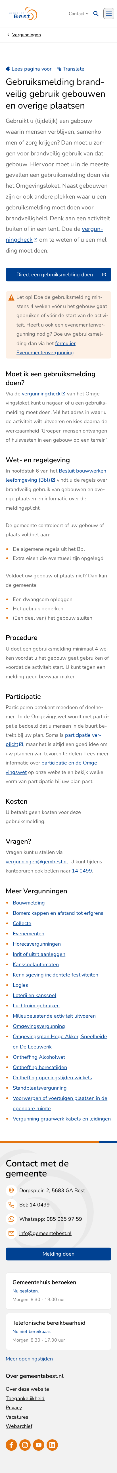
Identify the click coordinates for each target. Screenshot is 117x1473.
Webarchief (19, 1426)
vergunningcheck (44, 393)
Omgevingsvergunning (39, 1026)
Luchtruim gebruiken (36, 1005)
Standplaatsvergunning (40, 1087)
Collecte (22, 923)
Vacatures (17, 1417)
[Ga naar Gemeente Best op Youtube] (38, 1445)
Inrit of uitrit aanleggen (39, 954)
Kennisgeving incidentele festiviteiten (55, 974)
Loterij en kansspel (34, 995)
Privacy (14, 1407)
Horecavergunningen (37, 943)
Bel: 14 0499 (34, 1204)
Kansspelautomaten (36, 964)
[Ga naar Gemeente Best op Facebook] (11, 1445)
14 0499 (82, 870)
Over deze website (27, 1389)
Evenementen (28, 933)
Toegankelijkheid (25, 1398)
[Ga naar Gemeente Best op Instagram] (25, 1445)
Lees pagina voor (31, 68)
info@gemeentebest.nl (45, 1233)
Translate (73, 68)
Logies (20, 985)
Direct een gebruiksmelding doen (63, 276)
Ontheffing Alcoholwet (39, 1057)
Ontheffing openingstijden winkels (52, 1077)
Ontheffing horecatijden (40, 1067)
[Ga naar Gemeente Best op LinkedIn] (52, 1445)
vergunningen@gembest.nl (37, 861)
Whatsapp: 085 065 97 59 (50, 1219)
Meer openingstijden (29, 1358)
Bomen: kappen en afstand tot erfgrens (58, 913)
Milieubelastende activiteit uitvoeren (54, 1015)
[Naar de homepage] (23, 13)
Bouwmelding (29, 902)
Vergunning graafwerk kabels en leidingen (62, 1118)
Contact (76, 14)
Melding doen (58, 1253)
